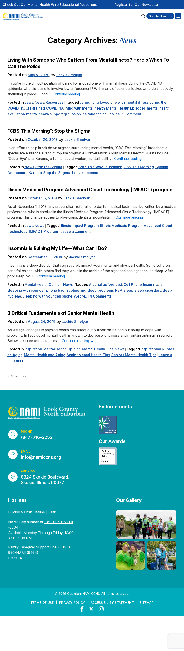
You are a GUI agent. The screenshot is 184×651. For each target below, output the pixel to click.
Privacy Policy (72, 602)
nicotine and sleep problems (90, 290)
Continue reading (68, 94)
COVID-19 (54, 108)
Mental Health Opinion (43, 284)
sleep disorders (148, 290)
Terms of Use (42, 602)
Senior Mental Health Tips (88, 355)
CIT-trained (35, 108)
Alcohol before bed (105, 284)
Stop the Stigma (48, 167)
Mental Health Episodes (126, 108)
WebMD (81, 296)
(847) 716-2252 (37, 437)
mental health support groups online (56, 114)
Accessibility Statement (112, 602)
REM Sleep (124, 290)
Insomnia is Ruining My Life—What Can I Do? (57, 248)
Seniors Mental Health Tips (133, 355)
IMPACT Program (43, 231)
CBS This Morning (139, 167)
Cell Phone (132, 284)
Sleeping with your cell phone (47, 296)
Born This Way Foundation (100, 167)
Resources (55, 102)
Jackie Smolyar (69, 75)
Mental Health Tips (97, 349)
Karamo (35, 172)
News (39, 102)
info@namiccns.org (41, 457)
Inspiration (33, 349)
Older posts (16, 376)
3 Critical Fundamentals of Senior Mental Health (60, 313)
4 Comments (100, 296)
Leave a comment (87, 172)
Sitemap (146, 602)
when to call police (104, 114)
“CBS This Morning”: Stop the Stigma (48, 131)
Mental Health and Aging (44, 355)
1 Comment (131, 114)
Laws (28, 102)
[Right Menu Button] (178, 16)
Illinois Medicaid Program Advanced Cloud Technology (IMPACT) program (90, 189)
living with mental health (84, 108)
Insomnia (150, 284)
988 (53, 512)
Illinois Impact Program (79, 225)
